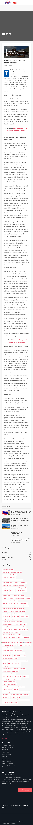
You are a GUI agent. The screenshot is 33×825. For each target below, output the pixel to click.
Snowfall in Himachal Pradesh (11, 700)
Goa (24, 627)
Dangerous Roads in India (10, 658)
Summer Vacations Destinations (12, 637)
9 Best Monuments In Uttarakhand (17, 533)
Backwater (23, 582)
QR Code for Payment (8, 766)
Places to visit (25, 616)
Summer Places (7, 689)
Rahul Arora (8, 66)
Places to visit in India (9, 622)
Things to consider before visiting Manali (14, 588)
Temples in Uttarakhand (9, 575)
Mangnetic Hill (16, 679)
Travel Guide (6, 595)
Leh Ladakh (26, 637)
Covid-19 (26, 676)
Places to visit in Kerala (9, 684)
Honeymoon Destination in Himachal (13, 608)
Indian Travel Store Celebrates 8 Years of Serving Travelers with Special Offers (21, 512)
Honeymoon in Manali (9, 674)
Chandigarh (6, 697)
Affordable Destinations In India (12, 635)
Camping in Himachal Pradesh (11, 666)
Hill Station (5, 552)
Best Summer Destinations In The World (14, 611)
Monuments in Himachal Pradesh (12, 650)
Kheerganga (6, 679)
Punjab (12, 590)
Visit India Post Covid (20, 655)
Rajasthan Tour (7, 585)
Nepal (18, 619)
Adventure (5, 555)
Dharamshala (6, 616)
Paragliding (6, 694)
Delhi (21, 606)
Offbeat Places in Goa (9, 687)
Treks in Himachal (8, 598)
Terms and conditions (8, 821)
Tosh (4, 627)
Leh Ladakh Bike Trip (14, 663)
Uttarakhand (20, 687)
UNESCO (19, 622)
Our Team (5, 750)
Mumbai (16, 689)
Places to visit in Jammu (14, 627)
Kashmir (5, 629)
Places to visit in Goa (20, 624)
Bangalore (15, 616)
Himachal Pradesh (8, 582)
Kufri (16, 582)
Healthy (21, 645)
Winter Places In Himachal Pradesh (13, 642)
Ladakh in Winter (7, 624)
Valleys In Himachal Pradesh (11, 632)
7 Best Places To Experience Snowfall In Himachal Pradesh (20, 519)
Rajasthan (5, 590)
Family (4, 559)
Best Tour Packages (7, 747)
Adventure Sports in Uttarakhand (12, 676)
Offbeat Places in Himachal (10, 668)
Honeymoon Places (7, 557)
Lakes (26, 606)
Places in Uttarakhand (9, 577)
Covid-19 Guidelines (7, 763)
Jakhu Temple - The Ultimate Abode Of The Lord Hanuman (17, 130)
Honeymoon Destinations (10, 601)
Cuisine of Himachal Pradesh (19, 694)
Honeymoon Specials (8, 745)
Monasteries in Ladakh (9, 681)
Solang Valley (6, 614)
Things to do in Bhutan (18, 595)
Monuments (6, 653)
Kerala (4, 663)
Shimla (28, 598)
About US (4, 757)
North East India (7, 655)
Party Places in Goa (18, 614)
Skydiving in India (21, 590)
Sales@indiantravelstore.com (12, 777)
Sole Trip (27, 645)
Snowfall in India (19, 598)
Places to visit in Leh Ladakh (10, 640)
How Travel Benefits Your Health (18, 629)
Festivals (21, 653)
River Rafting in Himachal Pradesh (12, 692)
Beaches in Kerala (22, 603)
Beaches (5, 606)
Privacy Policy (19, 821)
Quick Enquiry (25, 790)
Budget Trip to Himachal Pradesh (12, 572)
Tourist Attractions (18, 585)
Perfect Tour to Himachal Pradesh (12, 580)
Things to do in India (8, 619)
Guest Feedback (6, 761)
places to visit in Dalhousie (10, 671)
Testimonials (5, 752)
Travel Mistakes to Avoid (10, 645)
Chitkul (4, 593)
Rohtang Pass (14, 606)
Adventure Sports (22, 661)
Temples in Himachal (9, 603)
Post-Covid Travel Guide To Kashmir (19, 526)
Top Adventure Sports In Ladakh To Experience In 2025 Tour (21, 539)
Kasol (13, 697)
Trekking (26, 692)
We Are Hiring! (6, 759)
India (18, 697)
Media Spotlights (6, 754)
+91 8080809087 (8, 775)
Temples (22, 668)
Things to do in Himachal (10, 702)
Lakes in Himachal (8, 648)
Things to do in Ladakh (14, 593)
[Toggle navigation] (26, 2)
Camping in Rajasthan (9, 661)
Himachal (14, 653)
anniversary (25, 700)
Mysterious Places (8, 569)
